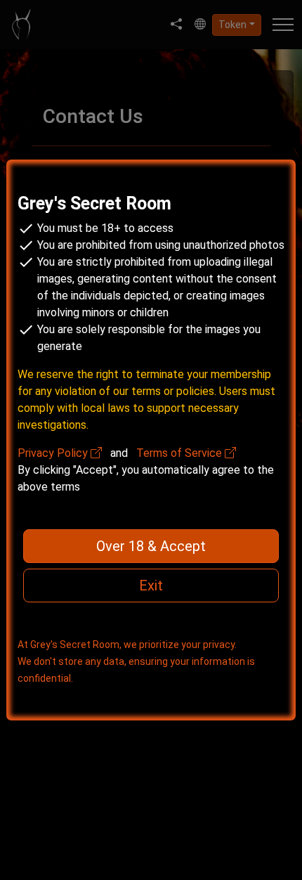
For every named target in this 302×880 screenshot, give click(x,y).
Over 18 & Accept (151, 546)
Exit (151, 585)
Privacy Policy (54, 453)
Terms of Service (180, 453)
